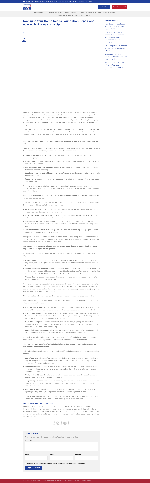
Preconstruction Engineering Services (98, 12)
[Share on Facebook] (54, 423)
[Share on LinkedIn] (68, 423)
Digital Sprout (86, 481)
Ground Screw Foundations (71, 15)
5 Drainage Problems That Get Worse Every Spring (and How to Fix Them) (116, 56)
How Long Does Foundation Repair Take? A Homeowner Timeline (116, 48)
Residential (39, 12)
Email (52, 454)
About (88, 15)
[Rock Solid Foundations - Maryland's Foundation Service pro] (34, 7)
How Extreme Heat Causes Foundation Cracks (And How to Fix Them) (115, 26)
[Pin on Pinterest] (65, 423)
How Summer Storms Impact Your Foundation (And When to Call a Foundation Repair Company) (114, 37)
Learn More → (89, 1)
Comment (29, 440)
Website (78, 454)
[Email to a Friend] (61, 423)
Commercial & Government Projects (63, 12)
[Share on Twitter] (57, 423)
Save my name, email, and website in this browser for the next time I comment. (56, 463)
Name (27, 454)
